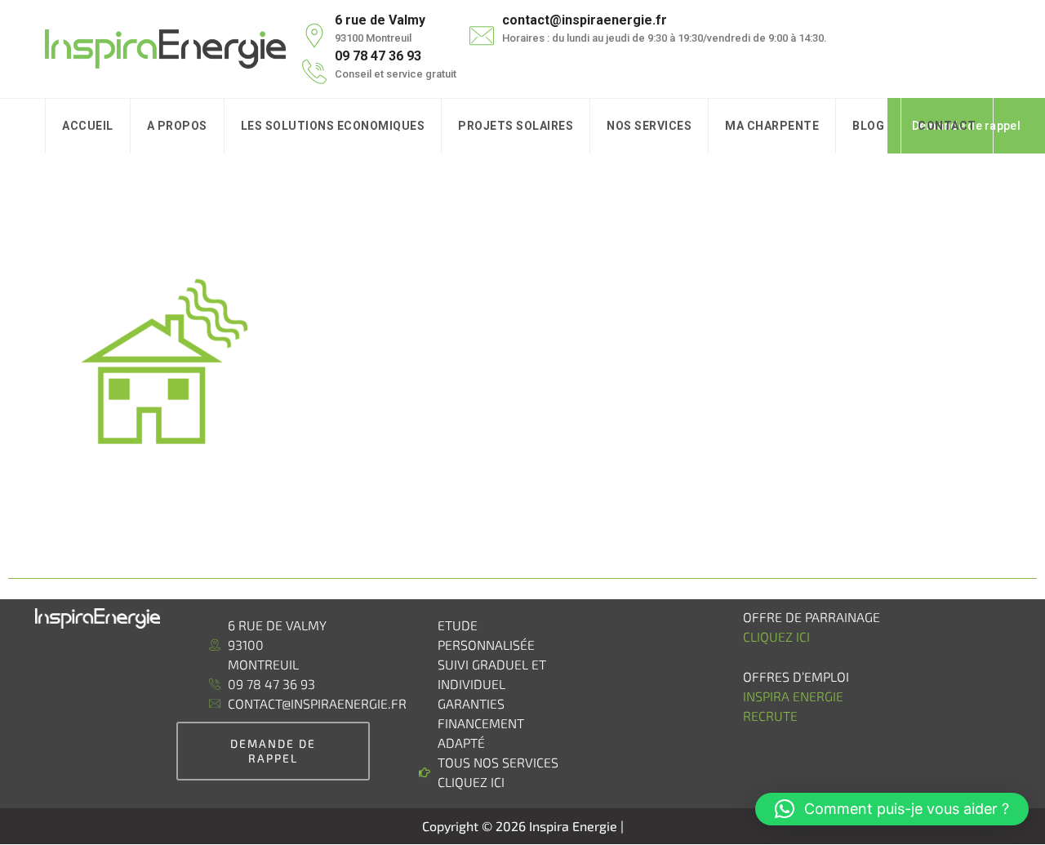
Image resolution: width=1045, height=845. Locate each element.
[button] (892, 809)
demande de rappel (273, 750)
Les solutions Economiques (333, 125)
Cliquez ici (776, 636)
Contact (947, 125)
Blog (868, 125)
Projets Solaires (515, 125)
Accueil (87, 125)
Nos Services (649, 125)
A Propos (177, 125)
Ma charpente (772, 125)
